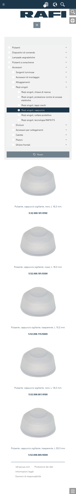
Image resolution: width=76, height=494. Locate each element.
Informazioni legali (24, 471)
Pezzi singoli (22, 87)
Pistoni (19, 139)
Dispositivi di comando (23, 52)
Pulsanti (16, 47)
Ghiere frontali (23, 144)
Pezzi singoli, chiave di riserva (36, 91)
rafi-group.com (22, 466)
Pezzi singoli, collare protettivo (36, 115)
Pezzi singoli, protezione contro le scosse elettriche (41, 98)
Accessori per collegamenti (29, 129)
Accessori (17, 67)
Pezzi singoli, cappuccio (33, 110)
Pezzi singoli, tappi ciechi (33, 105)
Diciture (20, 124)
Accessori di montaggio (27, 77)
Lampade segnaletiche (23, 57)
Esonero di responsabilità (28, 476)
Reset (40, 154)
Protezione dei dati (43, 466)
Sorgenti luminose (25, 72)
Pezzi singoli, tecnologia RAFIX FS (38, 120)
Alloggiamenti (23, 82)
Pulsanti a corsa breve (23, 62)
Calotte (19, 134)
